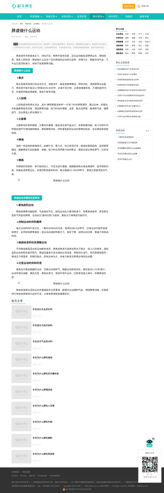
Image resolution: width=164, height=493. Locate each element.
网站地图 (26, 472)
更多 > (148, 131)
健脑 (133, 38)
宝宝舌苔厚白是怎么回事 (126, 154)
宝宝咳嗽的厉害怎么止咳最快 (128, 148)
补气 (140, 34)
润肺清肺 (119, 45)
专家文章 (50, 16)
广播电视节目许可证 (132, 482)
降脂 (133, 53)
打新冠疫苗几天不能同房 (126, 143)
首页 (19, 16)
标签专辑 (144, 16)
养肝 (127, 45)
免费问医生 (129, 6)
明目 (147, 38)
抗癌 (147, 53)
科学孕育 (113, 16)
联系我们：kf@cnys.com (138, 486)
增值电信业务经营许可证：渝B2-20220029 (50, 482)
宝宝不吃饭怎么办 (124, 159)
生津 (127, 42)
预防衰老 (119, 53)
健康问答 (32, 476)
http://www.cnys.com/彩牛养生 (97, 486)
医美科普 (81, 16)
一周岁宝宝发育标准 (125, 137)
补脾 (133, 34)
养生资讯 (97, 16)
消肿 (147, 49)
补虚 (147, 34)
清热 (127, 49)
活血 (133, 42)
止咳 (133, 49)
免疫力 (147, 42)
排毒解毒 (119, 42)
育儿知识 (23, 476)
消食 (140, 42)
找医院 (128, 16)
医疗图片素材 (42, 476)
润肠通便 (119, 49)
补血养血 (119, 34)
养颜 (147, 45)
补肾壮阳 (119, 38)
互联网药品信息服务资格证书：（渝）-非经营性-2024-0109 (35, 486)
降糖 (140, 53)
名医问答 (66, 16)
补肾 (127, 34)
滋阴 (127, 38)
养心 (140, 45)
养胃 (133, 45)
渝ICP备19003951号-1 (21, 482)
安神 (140, 38)
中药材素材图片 (54, 476)
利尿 (140, 49)
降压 (127, 53)
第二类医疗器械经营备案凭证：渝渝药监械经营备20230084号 (96, 482)
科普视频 (35, 16)
